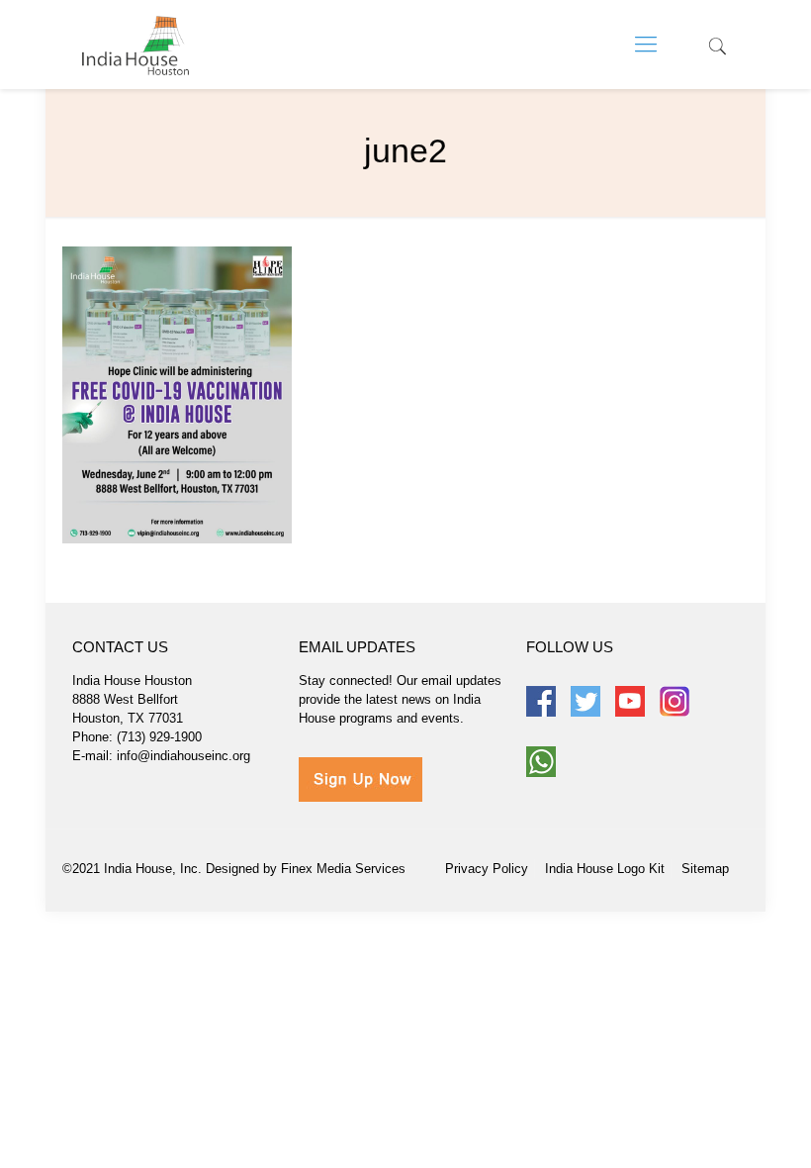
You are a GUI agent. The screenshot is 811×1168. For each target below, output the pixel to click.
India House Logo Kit (605, 868)
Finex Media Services (343, 868)
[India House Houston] (135, 44)
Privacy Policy (486, 868)
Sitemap (705, 868)
